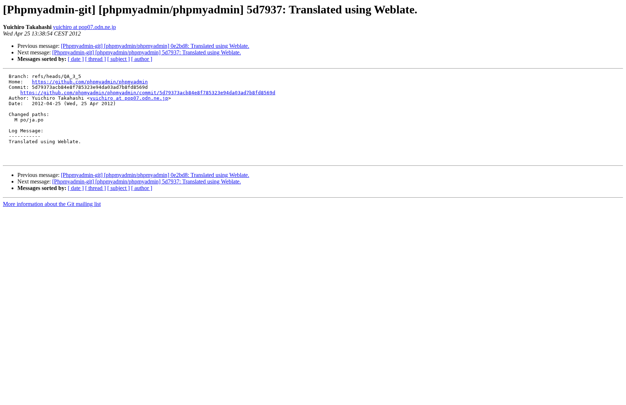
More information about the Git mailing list (52, 204)
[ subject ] (118, 59)
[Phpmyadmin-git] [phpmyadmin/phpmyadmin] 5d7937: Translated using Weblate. (146, 52)
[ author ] (141, 59)
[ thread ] (95, 59)
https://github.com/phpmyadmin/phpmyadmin (90, 81)
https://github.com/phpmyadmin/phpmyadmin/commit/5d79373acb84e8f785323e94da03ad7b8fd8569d (147, 92)
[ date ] (76, 59)
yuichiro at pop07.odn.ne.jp (84, 27)
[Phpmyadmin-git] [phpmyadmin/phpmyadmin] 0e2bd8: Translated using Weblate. (155, 46)
